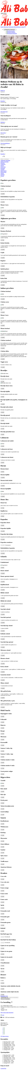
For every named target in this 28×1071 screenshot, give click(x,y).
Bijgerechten (3, 172)
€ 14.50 (2, 249)
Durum (2, 165)
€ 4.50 (2, 420)
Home (2, 27)
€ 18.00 (2, 697)
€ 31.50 (2, 707)
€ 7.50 (2, 240)
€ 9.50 (2, 396)
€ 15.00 (2, 266)
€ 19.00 (2, 688)
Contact (23, 27)
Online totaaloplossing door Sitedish (9, 1069)
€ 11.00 (2, 531)
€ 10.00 (2, 404)
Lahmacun (3, 164)
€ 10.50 (2, 573)
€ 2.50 (2, 879)
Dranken (3, 174)
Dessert (2, 176)
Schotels (2, 169)
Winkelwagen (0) (4, 997)
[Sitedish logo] (2, 1015)
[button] (14, 177)
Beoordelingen (17, 27)
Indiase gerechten (4, 161)
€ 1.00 (2, 814)
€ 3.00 (2, 722)
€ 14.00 (2, 193)
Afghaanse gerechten (5, 160)
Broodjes (3, 163)
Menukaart (6, 27)
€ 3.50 (2, 716)
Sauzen (2, 173)
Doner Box (3, 167)
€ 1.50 (2, 808)
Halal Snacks (4, 170)
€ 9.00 (2, 388)
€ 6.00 (2, 446)
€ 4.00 (2, 434)
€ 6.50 (2, 454)
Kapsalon (3, 168)
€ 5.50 (2, 774)
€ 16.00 (2, 215)
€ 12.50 (2, 202)
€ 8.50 (2, 471)
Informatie (11, 27)
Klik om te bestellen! (13, 997)
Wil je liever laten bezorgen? (7, 1012)
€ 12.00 (2, 545)
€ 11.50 (2, 367)
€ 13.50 (2, 589)
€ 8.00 (2, 228)
